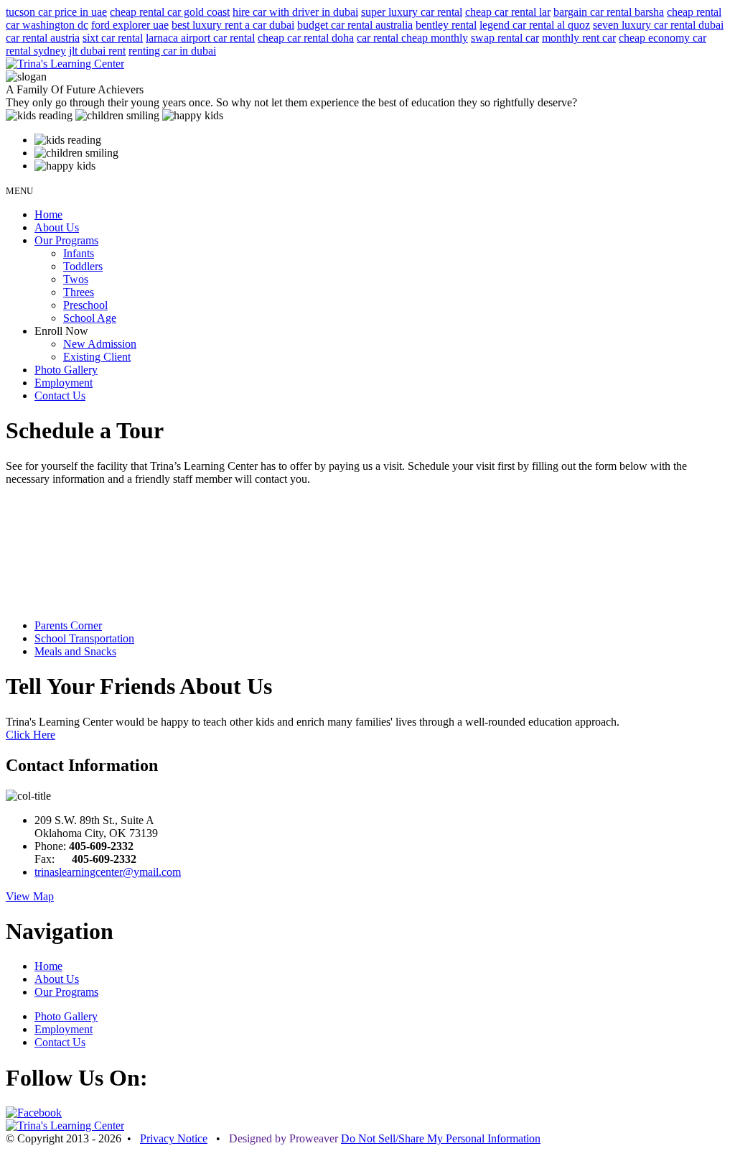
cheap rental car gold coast (170, 12)
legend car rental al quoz (534, 25)
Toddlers (83, 266)
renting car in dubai (172, 51)
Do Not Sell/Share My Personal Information (440, 1138)
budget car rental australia (355, 25)
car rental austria (43, 38)
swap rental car (505, 38)
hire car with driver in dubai (295, 12)
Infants (78, 253)
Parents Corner (68, 625)
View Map (30, 896)
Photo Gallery (66, 370)
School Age (89, 318)
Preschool (85, 305)
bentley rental (446, 25)
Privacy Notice (173, 1138)
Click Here (30, 735)
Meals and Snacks (75, 651)
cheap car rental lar (508, 12)
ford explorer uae (130, 25)
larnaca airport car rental (200, 38)
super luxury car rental (411, 12)
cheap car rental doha (306, 38)
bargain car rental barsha (608, 12)
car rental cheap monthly (412, 38)
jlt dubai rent (97, 51)
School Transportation (84, 638)
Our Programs (66, 240)
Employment (63, 382)
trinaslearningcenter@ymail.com (107, 872)
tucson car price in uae (56, 12)
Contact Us (59, 395)
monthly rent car (579, 38)
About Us (56, 227)
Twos (75, 279)
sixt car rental (113, 38)
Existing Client (97, 357)
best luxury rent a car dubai (233, 25)
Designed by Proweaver (283, 1138)
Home (48, 214)
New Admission (99, 344)
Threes (78, 292)
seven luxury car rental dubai (658, 25)
